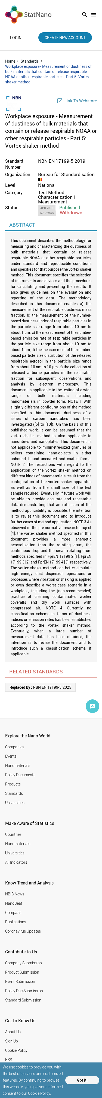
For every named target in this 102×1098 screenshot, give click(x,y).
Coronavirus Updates (23, 931)
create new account (65, 37)
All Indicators (16, 862)
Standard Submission (23, 1000)
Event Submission (20, 981)
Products (13, 784)
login (15, 38)
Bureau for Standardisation (66, 174)
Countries (13, 834)
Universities (14, 802)
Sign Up (11, 1041)
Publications (15, 921)
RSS (8, 1059)
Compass (13, 912)
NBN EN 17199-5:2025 (40, 687)
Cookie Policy (39, 1093)
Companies (14, 746)
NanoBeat (13, 903)
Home (10, 61)
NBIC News (14, 893)
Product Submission (22, 972)
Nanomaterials (17, 765)
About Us (13, 1031)
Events (11, 756)
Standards (30, 61)
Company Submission (23, 962)
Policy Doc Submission (24, 990)
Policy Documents (20, 774)
